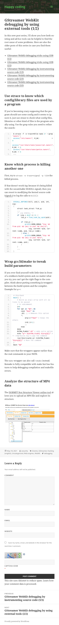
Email (7, 520)
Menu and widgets (51, 9)
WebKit (37, 453)
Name (7, 509)
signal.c (9, 195)
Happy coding (15, 7)
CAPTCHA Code (11, 566)
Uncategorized (17, 453)
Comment (9, 475)
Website (8, 531)
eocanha (24, 451)
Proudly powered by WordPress (17, 621)
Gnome (35, 451)
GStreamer (43, 451)
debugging (48, 453)
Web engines (29, 453)
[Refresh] (24, 554)
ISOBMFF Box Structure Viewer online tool (30, 392)
